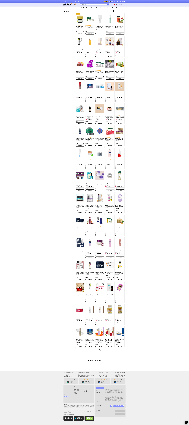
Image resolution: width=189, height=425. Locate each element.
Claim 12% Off (104, 221)
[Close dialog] (113, 196)
